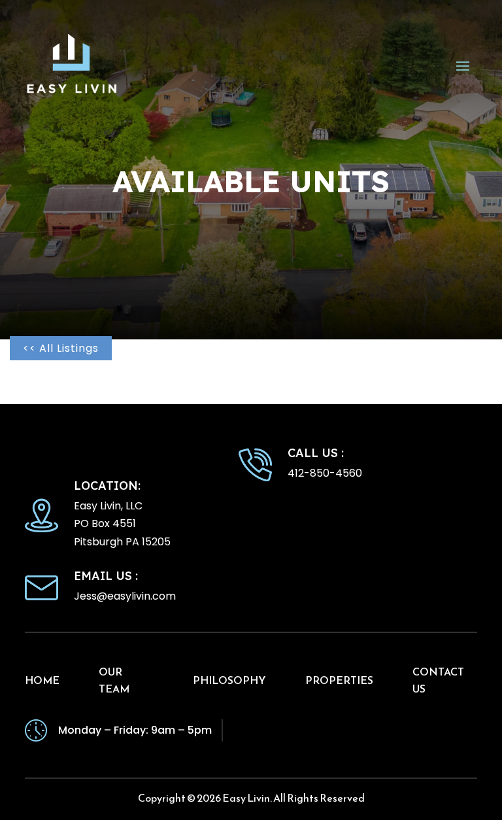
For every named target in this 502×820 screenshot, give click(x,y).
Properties (339, 680)
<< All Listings (61, 348)
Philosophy (229, 680)
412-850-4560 (325, 473)
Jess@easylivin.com (125, 596)
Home (42, 680)
